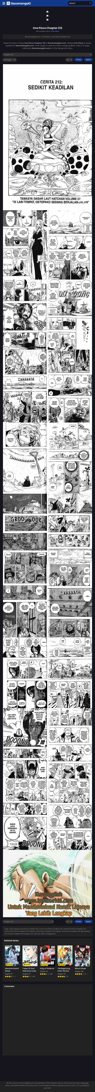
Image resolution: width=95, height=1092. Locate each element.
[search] (90, 3)
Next (88, 59)
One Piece (55, 31)
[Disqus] (47, 1022)
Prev (79, 59)
